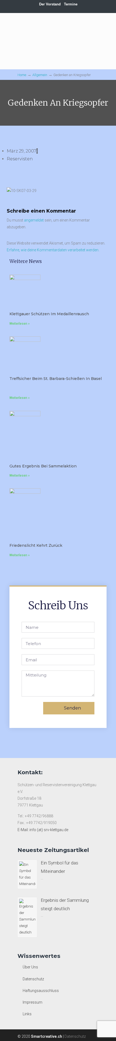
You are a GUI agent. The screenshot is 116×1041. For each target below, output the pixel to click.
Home (22, 75)
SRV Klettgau (58, 31)
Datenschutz (33, 979)
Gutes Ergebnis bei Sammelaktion (43, 466)
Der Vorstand (50, 4)
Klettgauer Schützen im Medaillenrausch (49, 313)
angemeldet (34, 220)
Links (27, 1014)
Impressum (32, 1002)
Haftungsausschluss (41, 990)
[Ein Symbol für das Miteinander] (27, 874)
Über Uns (30, 967)
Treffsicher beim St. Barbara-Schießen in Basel (55, 378)
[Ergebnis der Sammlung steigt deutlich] (27, 917)
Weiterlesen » (19, 324)
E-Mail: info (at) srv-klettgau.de (43, 830)
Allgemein (39, 75)
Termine (70, 4)
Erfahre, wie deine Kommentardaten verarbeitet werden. (53, 250)
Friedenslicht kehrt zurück (35, 545)
